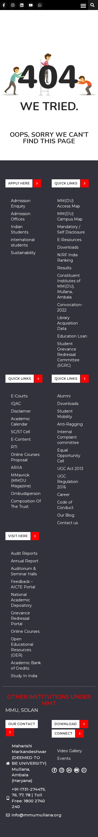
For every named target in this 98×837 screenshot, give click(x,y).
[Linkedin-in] (69, 770)
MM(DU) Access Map (68, 203)
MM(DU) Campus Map (69, 216)
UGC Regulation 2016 (67, 481)
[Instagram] (13, 5)
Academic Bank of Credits (26, 665)
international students (23, 242)
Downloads (67, 247)
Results (64, 267)
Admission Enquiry (20, 203)
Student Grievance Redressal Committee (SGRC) (68, 354)
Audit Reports (24, 553)
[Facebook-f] (4, 5)
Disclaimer (21, 411)
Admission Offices (20, 216)
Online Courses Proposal (25, 457)
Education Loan (72, 336)
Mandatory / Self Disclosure (71, 229)
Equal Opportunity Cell (68, 455)
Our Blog (65, 515)
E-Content (21, 439)
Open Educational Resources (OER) (22, 647)
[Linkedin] (22, 5)
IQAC (16, 403)
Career (63, 494)
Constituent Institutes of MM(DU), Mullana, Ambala (68, 286)
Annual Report (24, 561)
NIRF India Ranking (67, 257)
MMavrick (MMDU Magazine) (21, 480)
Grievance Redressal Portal (20, 618)
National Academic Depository (21, 600)
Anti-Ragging (70, 424)
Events (64, 758)
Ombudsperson (26, 493)
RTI (14, 447)
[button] (83, 5)
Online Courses (25, 631)
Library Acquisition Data (67, 323)
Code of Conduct (65, 505)
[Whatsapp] (40, 5)
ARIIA (16, 467)
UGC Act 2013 (70, 468)
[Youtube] (31, 5)
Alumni (64, 396)
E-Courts (19, 396)
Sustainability (23, 252)
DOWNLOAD (65, 724)
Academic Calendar (20, 421)
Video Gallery (69, 750)
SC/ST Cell (20, 431)
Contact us (67, 522)
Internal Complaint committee (68, 437)
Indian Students (19, 229)
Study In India (24, 675)
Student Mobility (65, 414)
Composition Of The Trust (26, 504)
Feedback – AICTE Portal (23, 584)
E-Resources (69, 239)
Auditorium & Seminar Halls (24, 571)
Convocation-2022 (69, 307)
